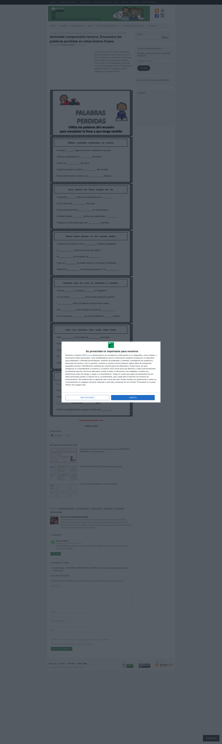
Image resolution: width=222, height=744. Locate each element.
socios (89, 355)
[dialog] (111, 372)
